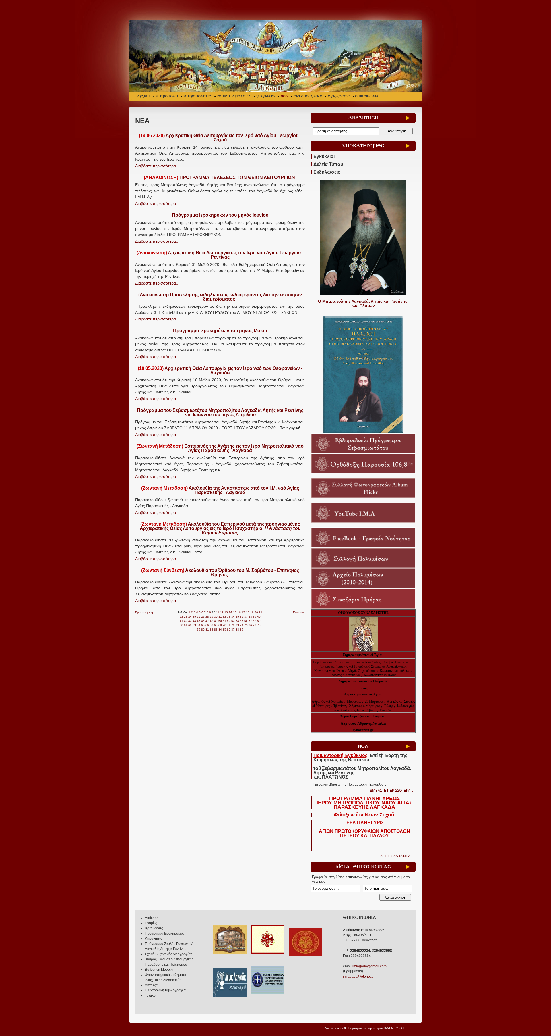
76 (250, 625)
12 (222, 612)
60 (181, 625)
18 (247, 612)
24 (190, 616)
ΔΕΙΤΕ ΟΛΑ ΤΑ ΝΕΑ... (396, 856)
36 (241, 616)
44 (194, 620)
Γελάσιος (386, 710)
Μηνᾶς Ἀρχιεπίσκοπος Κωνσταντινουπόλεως (379, 671)
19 (252, 612)
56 (246, 620)
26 (198, 616)
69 (220, 625)
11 (217, 612)
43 (190, 620)
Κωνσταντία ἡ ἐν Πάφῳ (380, 675)
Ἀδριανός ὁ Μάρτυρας (365, 706)
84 (220, 629)
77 (254, 625)
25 (194, 616)
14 (230, 612)
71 (228, 625)
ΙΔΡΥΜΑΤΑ (265, 96)
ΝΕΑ (284, 96)
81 (207, 629)
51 (224, 620)
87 (233, 629)
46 (203, 620)
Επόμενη (299, 612)
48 (211, 620)
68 (216, 625)
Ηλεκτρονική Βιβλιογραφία (165, 990)
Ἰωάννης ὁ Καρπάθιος (345, 675)
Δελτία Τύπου (328, 164)
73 (237, 625)
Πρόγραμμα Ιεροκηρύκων (164, 933)
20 (256, 612)
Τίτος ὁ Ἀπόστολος (367, 662)
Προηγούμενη (144, 612)
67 (211, 625)
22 (181, 616)
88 (237, 629)
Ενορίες (151, 923)
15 (234, 612)
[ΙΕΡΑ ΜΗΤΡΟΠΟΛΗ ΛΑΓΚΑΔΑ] (276, 56)
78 (259, 625)
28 (207, 616)
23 (185, 616)
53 (233, 620)
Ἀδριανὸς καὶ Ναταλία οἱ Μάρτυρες (337, 701)
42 (185, 620)
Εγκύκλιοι (324, 156)
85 (224, 629)
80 (203, 629)
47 (207, 620)
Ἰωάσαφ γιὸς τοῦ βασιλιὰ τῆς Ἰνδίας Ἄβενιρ (374, 708)
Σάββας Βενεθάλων (397, 662)
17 (243, 612)
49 (216, 620)
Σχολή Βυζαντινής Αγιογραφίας (168, 954)
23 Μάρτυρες (374, 701)
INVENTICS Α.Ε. (395, 1028)
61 (185, 625)
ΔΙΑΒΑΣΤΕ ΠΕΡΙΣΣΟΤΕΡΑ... (391, 791)
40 (259, 616)
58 (254, 620)
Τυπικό (150, 995)
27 (203, 616)
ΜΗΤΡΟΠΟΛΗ (167, 96)
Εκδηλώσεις (326, 172)
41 (181, 620)
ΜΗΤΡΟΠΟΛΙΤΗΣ (197, 96)
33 (228, 616)
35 (237, 616)
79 (198, 629)
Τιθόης (389, 706)
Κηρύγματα (153, 939)
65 (203, 625)
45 (198, 620)
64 (198, 625)
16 (239, 612)
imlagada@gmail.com (369, 966)
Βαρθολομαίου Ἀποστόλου (332, 662)
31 (220, 616)
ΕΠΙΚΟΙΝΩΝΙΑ (367, 96)
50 (220, 620)
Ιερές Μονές (154, 928)
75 (246, 625)
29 (211, 616)
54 (237, 620)
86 (228, 629)
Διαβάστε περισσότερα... (157, 166)
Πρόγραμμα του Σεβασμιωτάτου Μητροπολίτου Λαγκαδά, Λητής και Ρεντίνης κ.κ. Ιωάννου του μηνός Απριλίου (220, 412)
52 (228, 620)
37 (246, 616)
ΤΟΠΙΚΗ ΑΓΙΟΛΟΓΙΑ (234, 96)
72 (233, 625)
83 (216, 629)
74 (241, 625)
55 (241, 620)
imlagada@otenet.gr (359, 977)
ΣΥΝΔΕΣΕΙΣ (339, 96)
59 (259, 620)
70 (224, 625)
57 (250, 620)
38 (250, 616)
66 (207, 625)
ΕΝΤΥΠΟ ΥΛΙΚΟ (308, 96)
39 (254, 616)
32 (224, 616)
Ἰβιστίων (339, 706)
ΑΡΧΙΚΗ (143, 96)
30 (216, 616)
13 (226, 612)
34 (233, 616)
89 (241, 629)
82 (211, 629)
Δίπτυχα (151, 985)
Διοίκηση (152, 918)
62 (190, 625)
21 (260, 612)
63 (194, 625)
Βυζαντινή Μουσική (159, 970)
